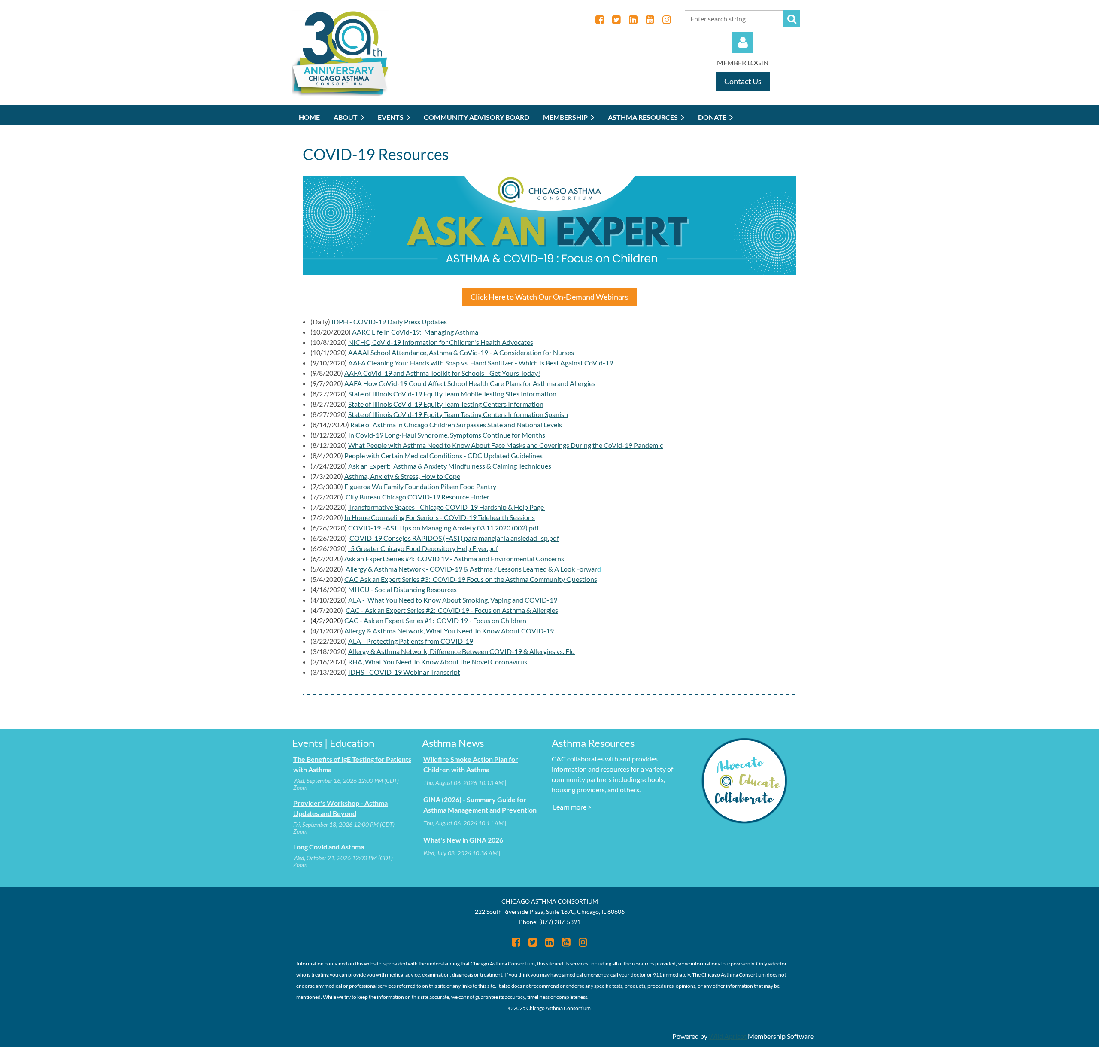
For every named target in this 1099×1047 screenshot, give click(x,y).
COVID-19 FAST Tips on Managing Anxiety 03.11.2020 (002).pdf (443, 528)
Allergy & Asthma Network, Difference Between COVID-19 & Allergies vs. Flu (461, 651)
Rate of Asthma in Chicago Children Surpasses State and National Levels (456, 424)
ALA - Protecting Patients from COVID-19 (410, 641)
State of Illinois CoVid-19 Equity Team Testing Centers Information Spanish (458, 414)
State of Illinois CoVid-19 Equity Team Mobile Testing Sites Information (452, 394)
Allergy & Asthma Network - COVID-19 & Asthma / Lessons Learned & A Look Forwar (471, 569)
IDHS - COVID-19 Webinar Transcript (404, 672)
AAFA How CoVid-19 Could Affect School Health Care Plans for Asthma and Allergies (470, 383)
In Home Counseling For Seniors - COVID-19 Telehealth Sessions (439, 517)
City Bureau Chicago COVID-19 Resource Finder (417, 497)
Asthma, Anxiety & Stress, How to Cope (402, 476)
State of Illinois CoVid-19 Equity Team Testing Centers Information (445, 404)
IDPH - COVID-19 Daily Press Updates (389, 321)
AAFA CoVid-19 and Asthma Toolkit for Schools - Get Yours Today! (442, 373)
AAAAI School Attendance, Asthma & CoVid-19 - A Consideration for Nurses (461, 352)
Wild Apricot (728, 1036)
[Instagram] (666, 19)
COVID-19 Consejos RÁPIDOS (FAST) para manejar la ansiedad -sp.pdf (454, 538)
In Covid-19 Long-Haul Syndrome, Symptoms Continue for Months (446, 435)
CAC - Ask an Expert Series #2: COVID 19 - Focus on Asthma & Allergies (452, 610)
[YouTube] (650, 19)
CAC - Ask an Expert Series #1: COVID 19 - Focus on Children (435, 620)
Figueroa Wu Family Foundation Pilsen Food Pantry (420, 486)
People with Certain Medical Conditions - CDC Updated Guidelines (443, 455)
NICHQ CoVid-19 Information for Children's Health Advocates (440, 342)
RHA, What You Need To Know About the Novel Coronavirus (437, 661)
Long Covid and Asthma (328, 847)
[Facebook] (599, 19)
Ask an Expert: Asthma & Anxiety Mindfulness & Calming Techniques (449, 466)
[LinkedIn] (633, 19)
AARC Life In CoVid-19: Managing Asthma (415, 332)
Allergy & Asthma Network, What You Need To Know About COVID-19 (449, 631)
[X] (616, 19)
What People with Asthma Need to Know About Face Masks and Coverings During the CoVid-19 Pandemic (505, 445)
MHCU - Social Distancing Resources (402, 589)
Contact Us (743, 81)
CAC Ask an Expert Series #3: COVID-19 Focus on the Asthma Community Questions (470, 579)
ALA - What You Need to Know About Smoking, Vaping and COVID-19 (452, 600)
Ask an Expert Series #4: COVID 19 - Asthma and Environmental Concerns (454, 558)
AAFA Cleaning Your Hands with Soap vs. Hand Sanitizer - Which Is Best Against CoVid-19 (480, 363)
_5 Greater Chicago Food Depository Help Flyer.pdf (423, 548)
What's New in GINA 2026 (463, 840)
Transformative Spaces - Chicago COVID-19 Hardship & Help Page (446, 507)
